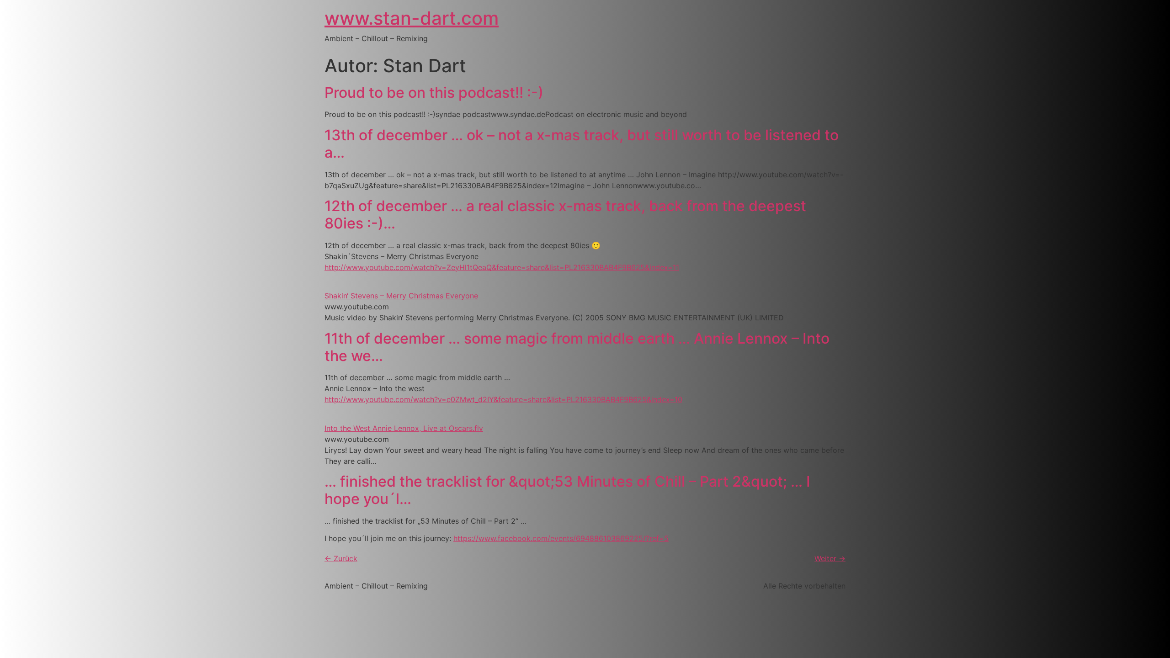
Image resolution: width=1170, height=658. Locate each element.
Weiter (830, 558)
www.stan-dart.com (411, 18)
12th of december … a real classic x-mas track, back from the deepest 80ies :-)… (565, 214)
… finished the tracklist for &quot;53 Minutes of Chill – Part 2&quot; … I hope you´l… (567, 490)
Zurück (340, 558)
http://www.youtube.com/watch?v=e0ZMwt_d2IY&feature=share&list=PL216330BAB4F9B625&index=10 (503, 399)
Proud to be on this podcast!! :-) (433, 92)
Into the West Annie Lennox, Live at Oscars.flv (403, 428)
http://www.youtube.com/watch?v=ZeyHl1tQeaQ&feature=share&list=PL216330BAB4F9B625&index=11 (501, 267)
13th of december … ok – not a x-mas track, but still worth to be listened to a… (581, 143)
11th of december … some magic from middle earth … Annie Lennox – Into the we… (577, 347)
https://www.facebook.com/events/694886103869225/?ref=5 (561, 538)
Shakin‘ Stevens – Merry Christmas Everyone (401, 295)
